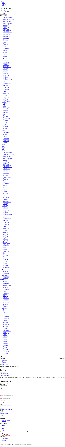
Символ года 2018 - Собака (6, 31)
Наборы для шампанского (6, 101)
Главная (3, 2)
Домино (4, 238)
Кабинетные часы (5, 82)
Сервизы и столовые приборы (7, 331)
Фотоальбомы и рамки (6, 321)
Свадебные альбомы (6, 132)
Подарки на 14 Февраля (6, 140)
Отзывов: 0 (5, 374)
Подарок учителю (5, 353)
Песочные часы (5, 136)
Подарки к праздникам (5, 275)
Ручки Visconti (5, 127)
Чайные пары (5, 69)
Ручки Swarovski (5, 126)
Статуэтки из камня (5, 40)
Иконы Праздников (5, 78)
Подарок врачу (5, 347)
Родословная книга (5, 64)
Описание (1, 375)
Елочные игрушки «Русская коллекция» (8, 19)
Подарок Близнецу (5, 336)
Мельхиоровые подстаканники (7, 42)
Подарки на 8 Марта (6, 277)
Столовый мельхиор (4, 41)
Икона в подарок (5, 296)
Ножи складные (5, 113)
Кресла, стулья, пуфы (6, 254)
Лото (4, 104)
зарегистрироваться (5, 0)
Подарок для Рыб (5, 339)
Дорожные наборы (5, 108)
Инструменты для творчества (7, 67)
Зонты (4, 295)
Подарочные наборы (6, 289)
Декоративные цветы (4, 52)
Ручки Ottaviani (5, 260)
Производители (4, 4)
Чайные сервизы (5, 68)
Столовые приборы (5, 44)
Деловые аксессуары (6, 282)
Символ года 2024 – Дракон (6, 35)
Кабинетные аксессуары (5, 80)
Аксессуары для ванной (6, 115)
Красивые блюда (5, 229)
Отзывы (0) (8, 375)
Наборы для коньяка (6, 100)
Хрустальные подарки (6, 333)
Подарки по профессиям (5, 344)
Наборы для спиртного (5, 232)
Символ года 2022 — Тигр (6, 34)
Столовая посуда (5, 303)
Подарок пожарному (6, 350)
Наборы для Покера (5, 240)
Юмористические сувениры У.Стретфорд (8, 51)
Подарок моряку (5, 348)
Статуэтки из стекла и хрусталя (7, 39)
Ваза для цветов (2, 401)
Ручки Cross (4, 258)
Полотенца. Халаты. (6, 72)
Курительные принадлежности (7, 83)
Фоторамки (4, 268)
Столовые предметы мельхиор (7, 43)
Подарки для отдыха (4, 246)
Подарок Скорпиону (6, 342)
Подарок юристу (5, 354)
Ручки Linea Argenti (5, 123)
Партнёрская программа (5, 429)
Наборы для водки (5, 99)
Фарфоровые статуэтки (6, 38)
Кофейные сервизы (5, 70)
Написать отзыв (10, 374)
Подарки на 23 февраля (6, 141)
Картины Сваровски (6, 29)
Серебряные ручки (5, 264)
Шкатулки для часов (6, 139)
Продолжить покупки (62, 358)
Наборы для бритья (5, 244)
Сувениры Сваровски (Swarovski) (7, 49)
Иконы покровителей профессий (7, 79)
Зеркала (4, 117)
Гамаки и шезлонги (5, 112)
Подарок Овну (5, 341)
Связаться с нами (4, 421)
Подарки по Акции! (4, 335)
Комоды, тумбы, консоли (6, 118)
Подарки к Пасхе (5, 142)
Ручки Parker (5, 125)
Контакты (3, 5)
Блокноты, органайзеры (6, 89)
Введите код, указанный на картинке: (5, 398)
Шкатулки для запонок (6, 273)
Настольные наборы (6, 86)
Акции (3, 430)
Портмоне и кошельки (6, 90)
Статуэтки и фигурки (6, 302)
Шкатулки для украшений (6, 138)
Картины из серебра (5, 58)
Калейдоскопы (5, 46)
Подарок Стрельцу (5, 343)
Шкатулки (3, 137)
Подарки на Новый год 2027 (5, 16)
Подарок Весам (5, 337)
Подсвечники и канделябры (6, 119)
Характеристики (5, 375)
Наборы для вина (5, 98)
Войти (1, 0)
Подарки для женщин (3, 144)
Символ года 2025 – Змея (6, 36)
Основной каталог (2, 150)
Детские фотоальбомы (6, 266)
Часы (2, 269)
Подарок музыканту (5, 349)
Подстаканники (5, 95)
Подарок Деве (5, 338)
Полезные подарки (5, 319)
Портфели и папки (5, 91)
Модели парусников (6, 84)
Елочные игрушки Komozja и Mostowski (8, 18)
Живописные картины (6, 283)
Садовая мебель (5, 114)
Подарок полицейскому (6, 351)
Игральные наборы (5, 103)
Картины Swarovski (5, 192)
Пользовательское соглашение (6, 420)
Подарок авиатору (5, 345)
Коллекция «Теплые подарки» (7, 30)
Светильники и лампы (6, 120)
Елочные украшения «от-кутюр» (7, 23)
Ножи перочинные (5, 315)
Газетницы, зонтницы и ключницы (7, 252)
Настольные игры (4, 102)
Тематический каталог (3, 279)
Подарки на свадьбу (3, 147)
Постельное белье (5, 73)
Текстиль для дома (5, 304)
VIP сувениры (5, 281)
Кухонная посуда (4, 92)
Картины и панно (5, 284)
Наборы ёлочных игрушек (6, 24)
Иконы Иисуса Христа (6, 75)
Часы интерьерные (5, 322)
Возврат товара (4, 424)
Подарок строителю (5, 352)
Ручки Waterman (5, 128)
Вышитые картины (5, 56)
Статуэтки (3, 37)
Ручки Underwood (5, 262)
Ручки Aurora (5, 122)
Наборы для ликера (5, 236)
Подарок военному (5, 346)
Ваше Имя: (1, 388)
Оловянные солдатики (6, 48)
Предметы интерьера (4, 250)
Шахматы (4, 106)
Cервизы (4, 231)
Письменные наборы (6, 87)
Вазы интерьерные (5, 116)
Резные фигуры (5, 28)
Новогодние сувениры (6, 27)
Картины (3, 55)
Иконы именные (5, 77)
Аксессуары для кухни (6, 93)
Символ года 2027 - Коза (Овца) (7, 17)
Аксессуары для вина (6, 97)
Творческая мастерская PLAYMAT (7, 66)
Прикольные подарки (6, 320)
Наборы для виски (5, 234)
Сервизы (4, 301)
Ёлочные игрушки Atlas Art (6, 155)
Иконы (3, 74)
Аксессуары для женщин (6, 107)
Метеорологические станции (7, 285)
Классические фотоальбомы (6, 131)
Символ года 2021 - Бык (6, 33)
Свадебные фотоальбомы (6, 330)
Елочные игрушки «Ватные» (7, 21)
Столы (4, 256)
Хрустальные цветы (5, 53)
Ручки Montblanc (5, 124)
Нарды (4, 105)
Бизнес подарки (3, 148)
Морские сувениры (5, 85)
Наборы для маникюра (6, 109)
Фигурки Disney (5, 50)
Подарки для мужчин (3, 145)
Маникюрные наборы (6, 298)
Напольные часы (5, 134)
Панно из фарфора (5, 60)
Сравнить (7, 373)
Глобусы (4, 81)
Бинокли (4, 111)
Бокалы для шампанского (6, 324)
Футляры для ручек (5, 129)
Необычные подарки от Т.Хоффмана (8, 47)
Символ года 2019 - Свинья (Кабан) (7, 32)
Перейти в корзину (3, 358)
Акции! (3, 149)
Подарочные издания (6, 63)
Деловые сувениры (5, 309)
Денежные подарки (5, 45)
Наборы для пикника (6, 248)
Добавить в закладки (3, 373)
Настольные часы (5, 271)
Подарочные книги (4, 61)
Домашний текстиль (4, 71)
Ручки (2, 121)
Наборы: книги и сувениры (6, 62)
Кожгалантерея (4, 88)
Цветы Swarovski (5, 54)
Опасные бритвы (5, 110)
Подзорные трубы (5, 290)
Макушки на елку (5, 25)
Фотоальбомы (3, 130)
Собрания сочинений (6, 65)
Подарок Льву (5, 340)
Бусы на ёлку (5, 26)
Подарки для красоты (4, 242)
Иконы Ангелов (5, 76)
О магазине (3, 3)
